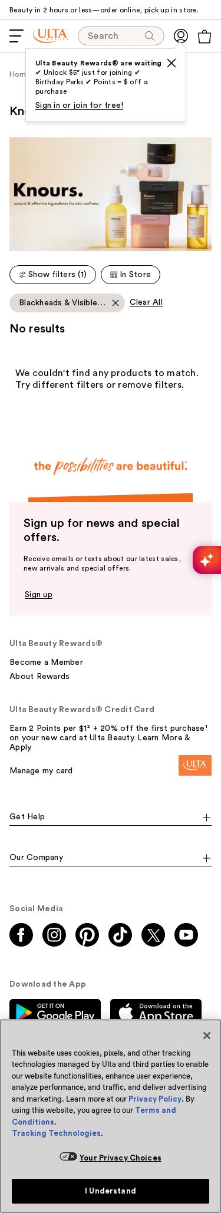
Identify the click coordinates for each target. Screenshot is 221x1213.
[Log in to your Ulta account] (181, 35)
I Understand (110, 1191)
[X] (171, 63)
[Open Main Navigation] (16, 36)
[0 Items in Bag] (204, 36)
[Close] (207, 1036)
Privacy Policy (155, 1099)
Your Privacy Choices (120, 1158)
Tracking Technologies (56, 1133)
